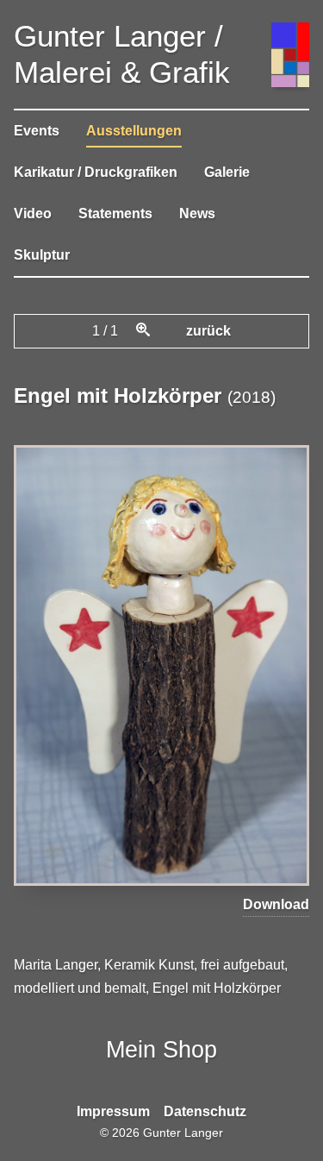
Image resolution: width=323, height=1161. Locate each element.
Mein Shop (161, 1049)
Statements (115, 213)
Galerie (227, 172)
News (197, 213)
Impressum (113, 1111)
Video (33, 213)
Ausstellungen (134, 130)
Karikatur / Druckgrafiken (95, 172)
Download (276, 904)
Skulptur (42, 255)
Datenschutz (205, 1111)
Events (36, 130)
